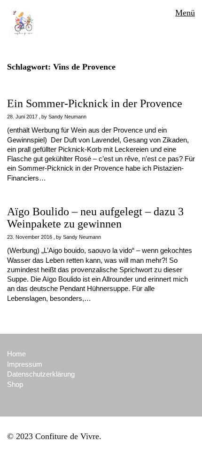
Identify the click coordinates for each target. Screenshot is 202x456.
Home (16, 354)
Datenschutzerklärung (41, 374)
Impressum (24, 364)
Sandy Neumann (67, 116)
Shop (15, 384)
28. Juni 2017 (22, 116)
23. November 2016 (29, 237)
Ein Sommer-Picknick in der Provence (94, 103)
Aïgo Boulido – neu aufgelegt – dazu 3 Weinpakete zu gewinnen (95, 217)
